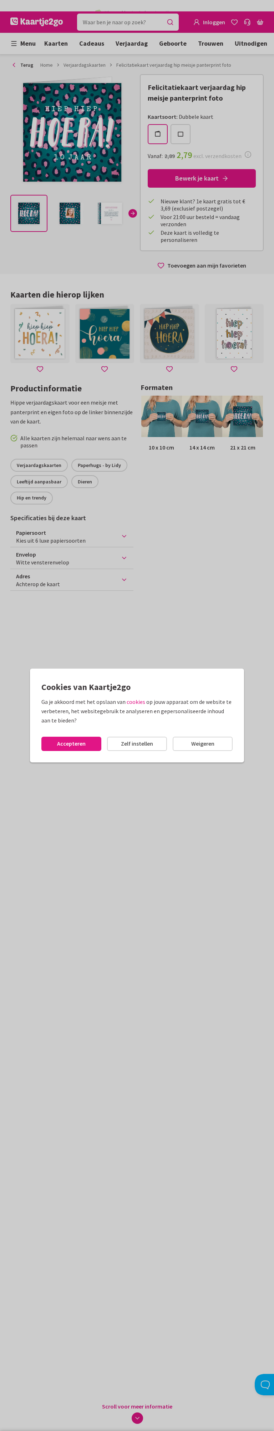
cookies (136, 701)
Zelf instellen (137, 743)
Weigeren (202, 743)
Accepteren (71, 743)
